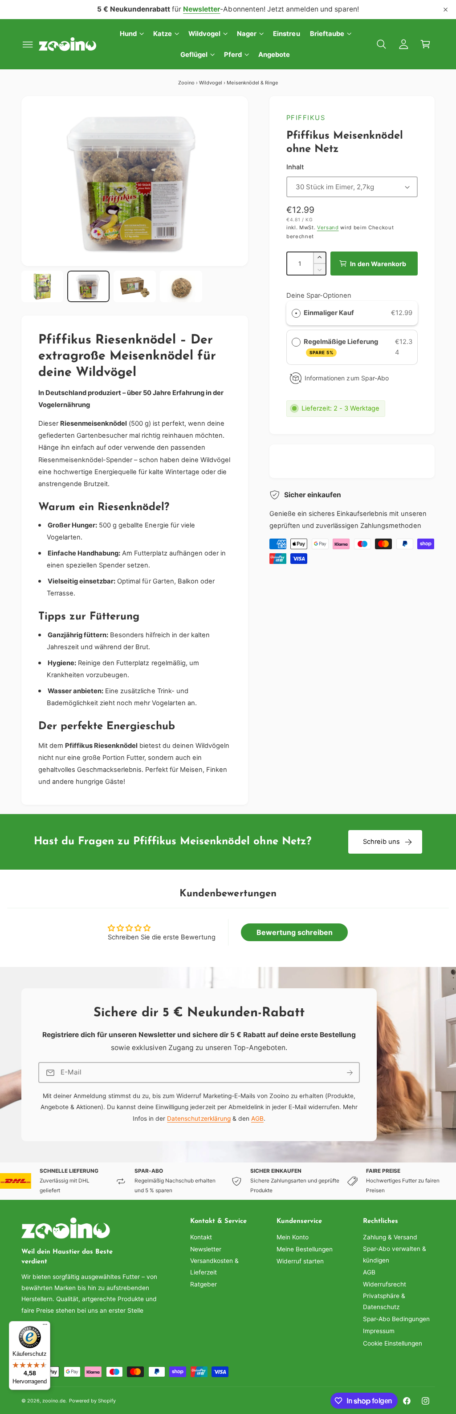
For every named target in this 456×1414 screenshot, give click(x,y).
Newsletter (205, 1249)
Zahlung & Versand (390, 1237)
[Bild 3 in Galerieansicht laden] (134, 286)
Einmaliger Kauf (329, 313)
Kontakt (201, 1237)
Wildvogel (210, 83)
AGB (257, 1118)
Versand (328, 227)
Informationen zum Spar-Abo (346, 378)
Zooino (186, 83)
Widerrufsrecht (384, 1284)
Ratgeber (203, 1284)
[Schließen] (445, 9)
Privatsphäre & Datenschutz (384, 1301)
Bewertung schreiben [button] (294, 932)
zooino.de (53, 1401)
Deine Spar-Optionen (318, 296)
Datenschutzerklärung (198, 1118)
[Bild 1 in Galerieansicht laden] (42, 286)
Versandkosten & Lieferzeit (214, 1266)
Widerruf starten (300, 1261)
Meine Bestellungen (305, 1249)
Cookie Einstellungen (392, 1343)
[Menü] (45, 1326)
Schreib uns (381, 842)
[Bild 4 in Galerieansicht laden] (181, 286)
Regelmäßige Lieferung (341, 346)
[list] (228, 1181)
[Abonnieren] (349, 1072)
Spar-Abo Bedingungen (396, 1318)
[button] (28, 44)
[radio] (296, 313)
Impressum (379, 1330)
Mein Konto (293, 1237)
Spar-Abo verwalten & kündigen (394, 1254)
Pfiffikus (305, 118)
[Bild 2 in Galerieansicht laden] (88, 286)
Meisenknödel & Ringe (252, 83)
